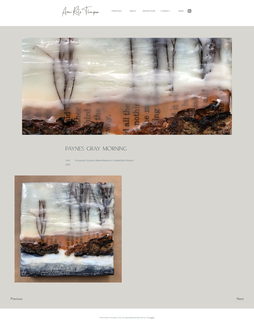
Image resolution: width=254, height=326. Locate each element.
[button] (116, 11)
